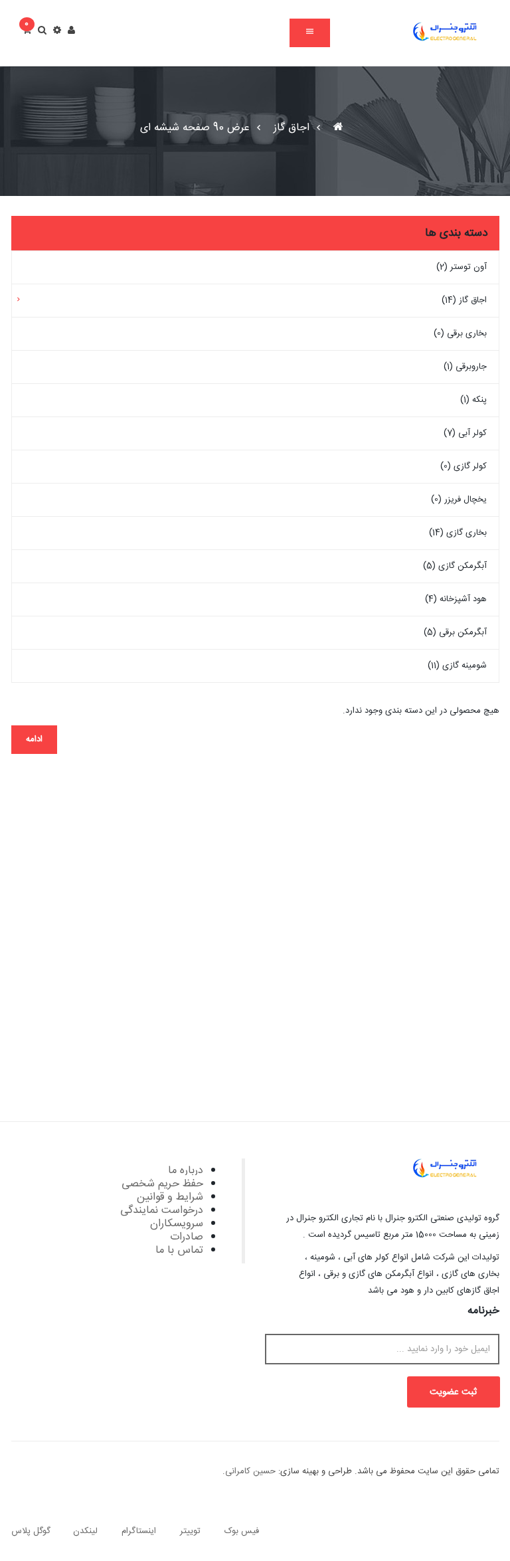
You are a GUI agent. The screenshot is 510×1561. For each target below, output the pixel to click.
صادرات (186, 1237)
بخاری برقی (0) (460, 333)
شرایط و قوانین (170, 1197)
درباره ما (185, 1171)
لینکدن (85, 1531)
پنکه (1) (473, 400)
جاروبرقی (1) (465, 366)
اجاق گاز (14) (464, 300)
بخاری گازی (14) (458, 532)
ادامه (34, 739)
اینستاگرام (139, 1531)
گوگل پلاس (30, 1531)
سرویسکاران (176, 1224)
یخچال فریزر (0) (459, 499)
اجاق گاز (291, 128)
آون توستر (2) (461, 267)
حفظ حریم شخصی (162, 1184)
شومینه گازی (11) (457, 665)
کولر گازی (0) (463, 466)
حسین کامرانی (250, 1471)
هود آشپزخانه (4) (456, 599)
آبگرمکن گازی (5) (455, 566)
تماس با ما (179, 1250)
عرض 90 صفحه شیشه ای (195, 128)
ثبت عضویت (453, 1392)
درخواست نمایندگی (161, 1211)
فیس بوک (241, 1531)
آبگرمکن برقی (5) (455, 632)
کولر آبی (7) (465, 433)
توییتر (190, 1531)
